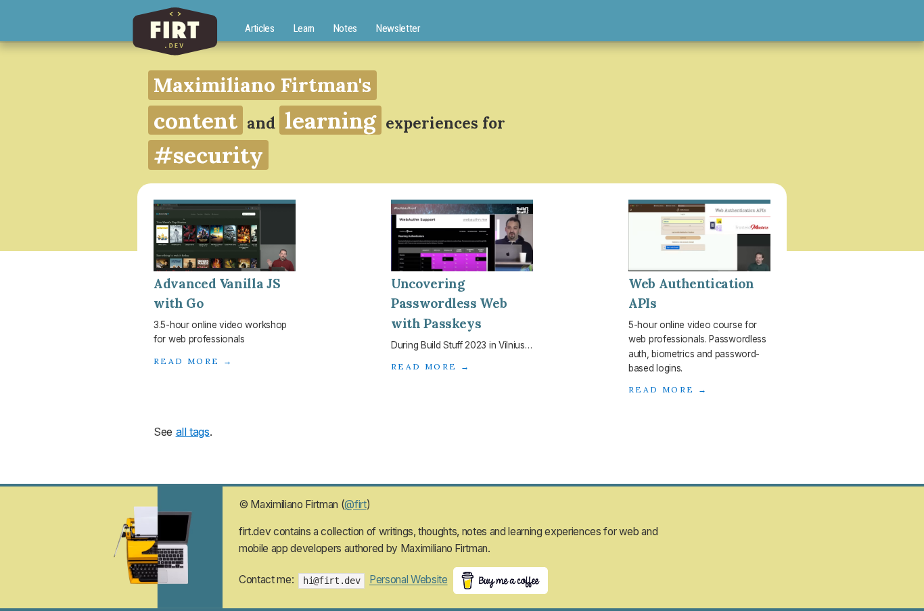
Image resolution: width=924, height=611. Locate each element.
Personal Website (408, 580)
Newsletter (398, 28)
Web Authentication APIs (691, 293)
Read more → (193, 361)
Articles (259, 28)
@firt (355, 504)
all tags (193, 431)
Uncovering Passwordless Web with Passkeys (449, 303)
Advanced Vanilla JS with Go (217, 293)
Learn (304, 28)
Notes (345, 28)
